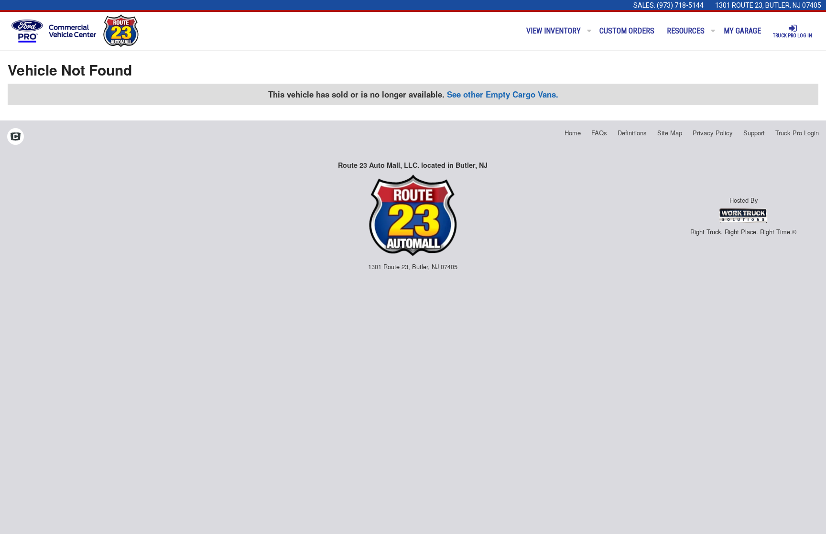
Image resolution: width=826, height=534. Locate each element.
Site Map (669, 132)
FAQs (599, 132)
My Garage (742, 30)
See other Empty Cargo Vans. (502, 94)
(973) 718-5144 (680, 5)
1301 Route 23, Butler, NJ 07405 (768, 5)
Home (573, 132)
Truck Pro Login (797, 132)
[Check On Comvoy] (15, 137)
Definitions (632, 132)
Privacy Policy (713, 132)
